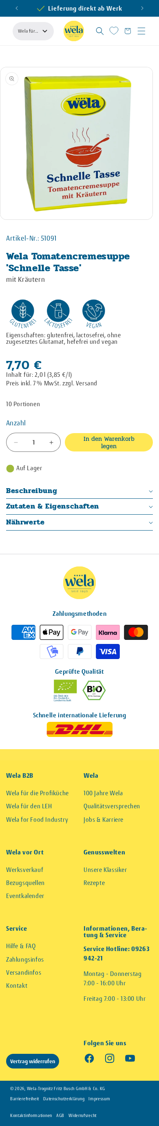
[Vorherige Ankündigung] (17, 8)
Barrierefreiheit (24, 1099)
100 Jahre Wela (103, 793)
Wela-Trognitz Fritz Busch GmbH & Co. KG (66, 1088)
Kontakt (16, 985)
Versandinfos (23, 972)
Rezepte (94, 883)
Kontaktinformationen (31, 1115)
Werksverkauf (24, 870)
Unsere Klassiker (105, 870)
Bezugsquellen (25, 883)
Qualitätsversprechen (112, 806)
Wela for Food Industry (37, 819)
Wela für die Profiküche (37, 793)
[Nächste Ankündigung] (142, 8)
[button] (100, 31)
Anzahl (16, 423)
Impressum (99, 1099)
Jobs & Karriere (104, 819)
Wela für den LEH (29, 806)
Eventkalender (25, 896)
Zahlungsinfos (25, 959)
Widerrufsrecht (82, 1115)
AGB (60, 1115)
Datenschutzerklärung (63, 1099)
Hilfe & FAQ (21, 946)
